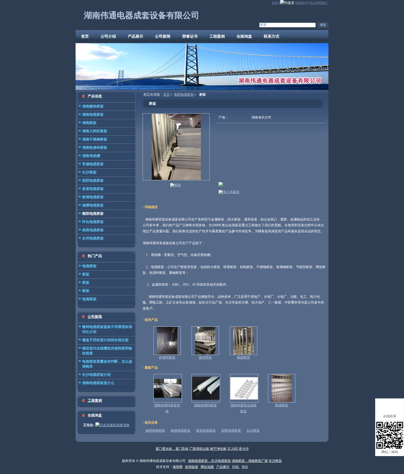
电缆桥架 (89, 266)
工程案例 (95, 400)
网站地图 (207, 467)
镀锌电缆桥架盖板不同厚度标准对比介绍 (107, 329)
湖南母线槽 (91, 156)
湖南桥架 (89, 123)
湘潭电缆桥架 (93, 205)
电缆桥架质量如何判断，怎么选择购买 (107, 363)
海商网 (177, 467)
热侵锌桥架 (167, 357)
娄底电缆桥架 (93, 189)
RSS (245, 467)
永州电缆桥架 (93, 238)
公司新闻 (95, 317)
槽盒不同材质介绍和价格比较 (105, 340)
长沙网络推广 (319, 2)
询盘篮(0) (301, 2)
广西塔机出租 (199, 449)
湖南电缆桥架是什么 (98, 383)
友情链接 (191, 467)
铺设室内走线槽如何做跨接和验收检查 (107, 350)
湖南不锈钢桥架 (94, 139)
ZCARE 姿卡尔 (238, 449)
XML (235, 467)
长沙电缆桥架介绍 (96, 375)
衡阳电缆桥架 (93, 213)
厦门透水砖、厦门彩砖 (172, 449)
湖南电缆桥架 (93, 114)
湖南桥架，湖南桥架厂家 (250, 461)
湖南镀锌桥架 (93, 106)
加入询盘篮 (231, 192)
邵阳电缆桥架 (93, 180)
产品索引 (222, 467)
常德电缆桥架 (93, 164)
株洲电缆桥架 (93, 197)
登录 (275, 2)
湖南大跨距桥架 (94, 131)
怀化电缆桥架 (93, 222)
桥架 (85, 274)
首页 (166, 95)
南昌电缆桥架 (93, 230)
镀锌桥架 (205, 357)
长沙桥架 (89, 172)
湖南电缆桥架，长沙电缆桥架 (209, 461)
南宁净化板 (218, 449)
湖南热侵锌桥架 (94, 147)
